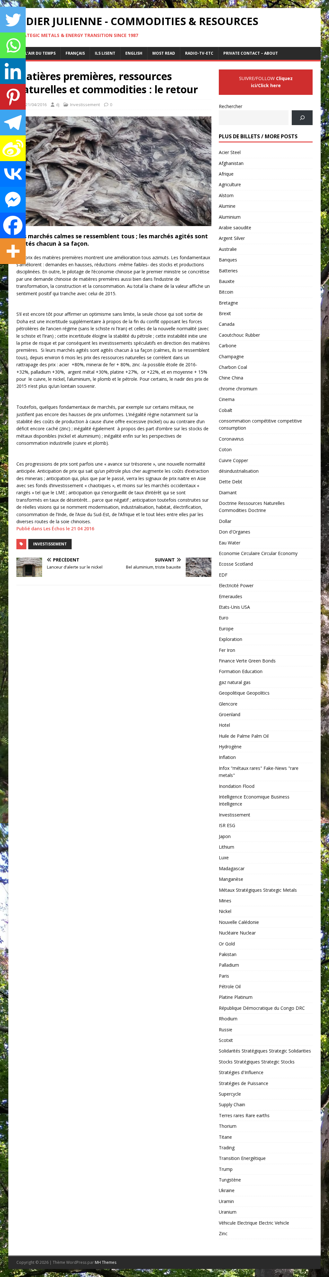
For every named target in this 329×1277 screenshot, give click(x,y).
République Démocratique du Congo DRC (262, 1008)
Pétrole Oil (230, 986)
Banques (228, 260)
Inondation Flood (236, 786)
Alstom (226, 195)
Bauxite (227, 281)
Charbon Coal (233, 367)
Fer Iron (227, 650)
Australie (228, 249)
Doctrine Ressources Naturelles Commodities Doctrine (252, 506)
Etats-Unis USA (234, 607)
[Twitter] (13, 19)
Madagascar (232, 868)
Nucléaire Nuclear (237, 933)
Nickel (225, 911)
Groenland (229, 714)
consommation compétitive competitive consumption (260, 424)
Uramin (226, 1201)
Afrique (226, 174)
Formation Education (240, 671)
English (133, 53)
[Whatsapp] (13, 45)
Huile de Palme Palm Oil (244, 736)
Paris (224, 976)
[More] (13, 251)
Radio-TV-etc (199, 53)
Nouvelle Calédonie (239, 922)
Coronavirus (231, 439)
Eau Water (229, 543)
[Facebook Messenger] (13, 200)
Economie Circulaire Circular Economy (258, 553)
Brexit (225, 313)
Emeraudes (230, 596)
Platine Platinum (236, 997)
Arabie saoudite (235, 227)
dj (57, 104)
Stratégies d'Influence (241, 1072)
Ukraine (227, 1190)
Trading (227, 1148)
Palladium (229, 965)
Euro (223, 618)
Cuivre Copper (233, 460)
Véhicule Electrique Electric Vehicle (254, 1223)
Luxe (224, 857)
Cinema (227, 399)
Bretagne (228, 303)
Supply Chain (232, 1104)
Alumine (227, 206)
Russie (225, 1029)
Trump (226, 1169)
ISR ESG (227, 825)
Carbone (227, 345)
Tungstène (230, 1180)
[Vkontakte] (13, 174)
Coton (225, 449)
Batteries (228, 271)
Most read (163, 53)
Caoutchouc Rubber (239, 335)
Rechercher (230, 106)
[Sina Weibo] (13, 148)
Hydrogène (230, 746)
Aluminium (230, 217)
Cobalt (225, 410)
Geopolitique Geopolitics (244, 693)
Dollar (225, 521)
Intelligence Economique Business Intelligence (254, 800)
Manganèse (231, 879)
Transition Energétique (242, 1158)
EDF (223, 575)
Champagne (231, 356)
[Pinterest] (13, 97)
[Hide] (2, 270)
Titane (225, 1137)
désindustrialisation (239, 471)
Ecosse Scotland (236, 564)
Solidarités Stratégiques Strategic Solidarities (265, 1051)
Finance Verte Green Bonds (247, 661)
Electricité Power (236, 585)
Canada (227, 324)
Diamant (228, 492)
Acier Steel (230, 152)
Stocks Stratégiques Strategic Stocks (257, 1062)
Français (75, 53)
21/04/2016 (36, 104)
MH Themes (105, 1262)
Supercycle (230, 1094)
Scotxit (226, 1040)
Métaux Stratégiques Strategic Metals (258, 890)
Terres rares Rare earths (244, 1115)
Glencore (228, 704)
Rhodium (228, 1019)
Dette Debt (230, 482)
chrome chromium (238, 389)
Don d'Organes (234, 532)
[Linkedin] (13, 71)
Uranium (227, 1212)
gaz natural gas (235, 682)
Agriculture (230, 184)
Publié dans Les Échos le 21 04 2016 (55, 528)
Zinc (223, 1233)
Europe (226, 628)
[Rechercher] (302, 117)
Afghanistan (231, 163)
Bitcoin (226, 292)
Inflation (227, 757)
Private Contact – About (250, 53)
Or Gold (227, 944)
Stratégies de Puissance (243, 1083)
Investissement (85, 104)
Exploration (230, 639)
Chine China (231, 378)
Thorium (227, 1126)
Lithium (226, 847)
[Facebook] (13, 225)
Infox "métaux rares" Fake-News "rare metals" (258, 771)
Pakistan (227, 954)
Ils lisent (105, 53)
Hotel (224, 725)
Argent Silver (232, 238)
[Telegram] (13, 122)
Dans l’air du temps (34, 53)
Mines (225, 901)
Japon (225, 836)
